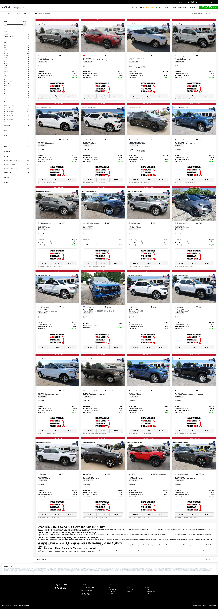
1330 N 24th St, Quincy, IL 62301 (207, 2)
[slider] (5, 24)
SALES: (192, 2)
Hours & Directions (208, 8)
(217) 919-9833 (180, 2)
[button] (77, 36)
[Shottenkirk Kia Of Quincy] (18, 7)
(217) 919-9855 (168, 2)
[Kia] (6, 7)
